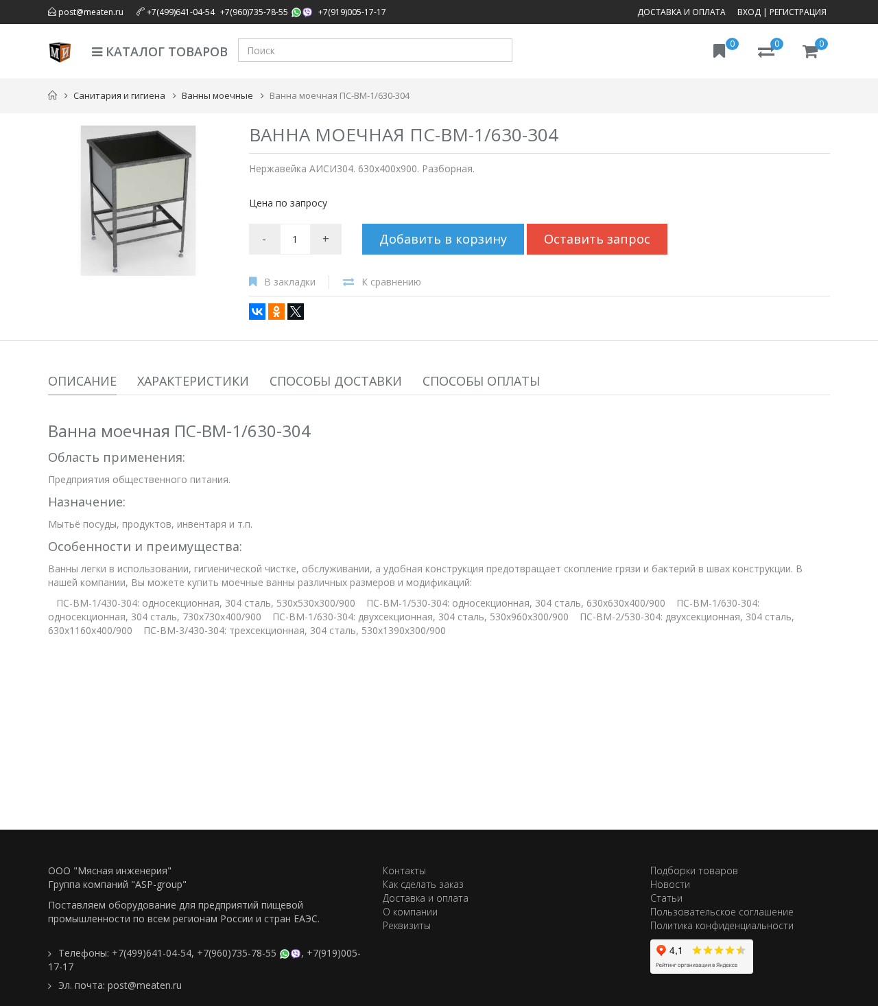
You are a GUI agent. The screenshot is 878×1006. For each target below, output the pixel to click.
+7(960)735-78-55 (254, 12)
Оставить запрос (597, 239)
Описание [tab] (82, 381)
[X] (295, 311)
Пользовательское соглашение (722, 911)
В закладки (290, 281)
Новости (670, 884)
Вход (749, 12)
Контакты (404, 870)
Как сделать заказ (423, 884)
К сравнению (391, 281)
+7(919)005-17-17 (352, 12)
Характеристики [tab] (193, 381)
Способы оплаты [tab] (481, 381)
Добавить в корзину (443, 239)
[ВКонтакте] (257, 311)
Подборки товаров (694, 870)
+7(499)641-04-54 (181, 12)
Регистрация (798, 12)
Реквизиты (407, 925)
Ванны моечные (217, 95)
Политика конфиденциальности (722, 925)
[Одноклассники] (276, 311)
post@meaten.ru (89, 12)
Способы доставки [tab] (336, 381)
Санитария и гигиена (119, 95)
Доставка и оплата (681, 12)
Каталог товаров (165, 51)
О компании (410, 911)
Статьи (666, 897)
